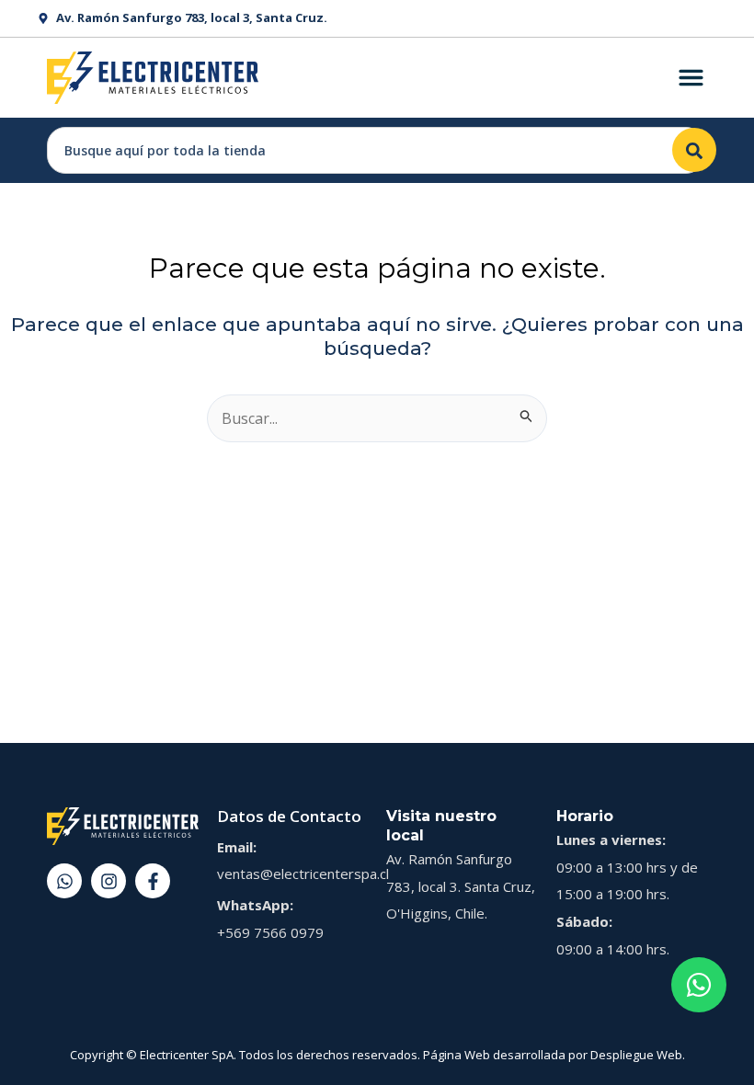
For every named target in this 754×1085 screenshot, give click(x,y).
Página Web (456, 1054)
